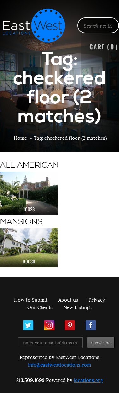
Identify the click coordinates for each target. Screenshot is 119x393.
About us (68, 299)
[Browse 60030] (29, 247)
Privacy (97, 299)
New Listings (77, 307)
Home (20, 137)
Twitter (28, 325)
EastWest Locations (38, 25)
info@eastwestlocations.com (59, 364)
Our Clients (40, 307)
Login (111, 21)
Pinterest (70, 325)
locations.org (88, 379)
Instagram (49, 325)
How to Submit (31, 299)
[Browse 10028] (29, 193)
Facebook (91, 325)
